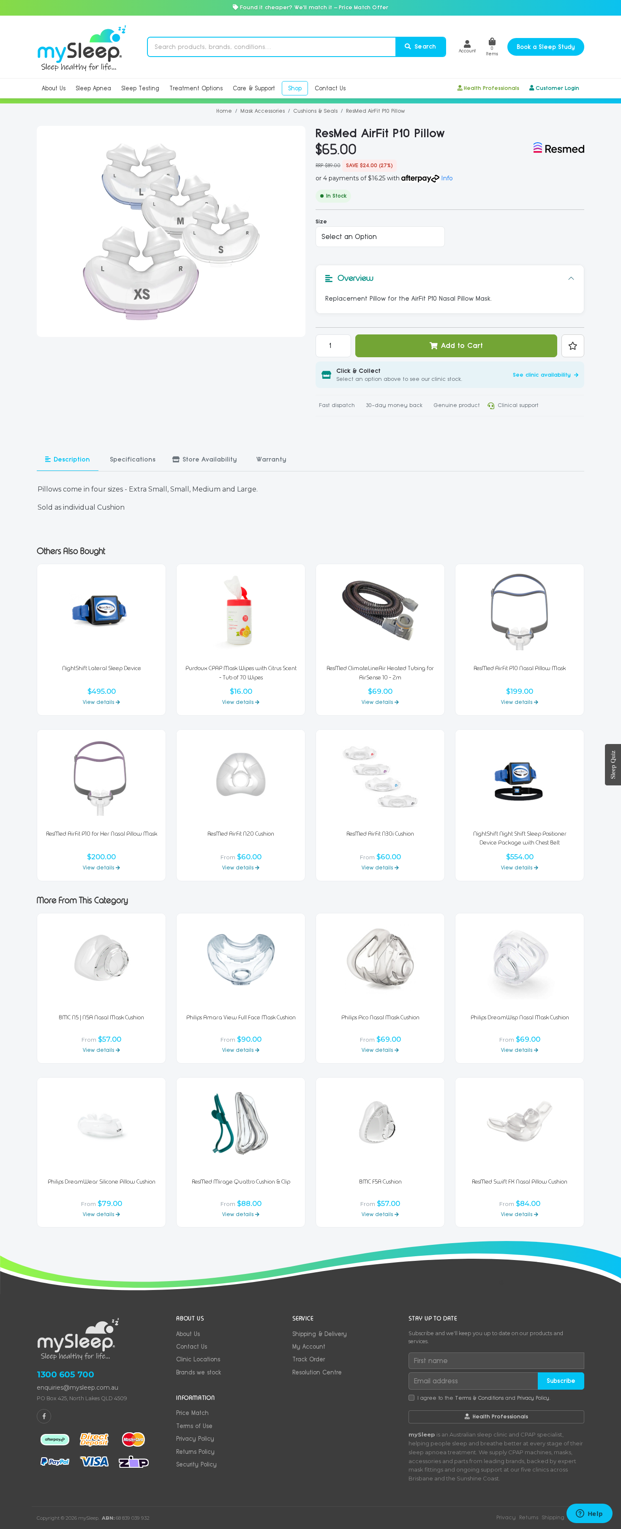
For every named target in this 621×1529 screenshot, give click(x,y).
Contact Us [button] (330, 88)
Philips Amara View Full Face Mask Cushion (241, 1017)
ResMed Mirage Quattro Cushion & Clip (241, 1181)
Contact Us (191, 1346)
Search (424, 46)
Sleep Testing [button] (140, 88)
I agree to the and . (483, 1398)
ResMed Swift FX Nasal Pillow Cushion (519, 1181)
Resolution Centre (317, 1372)
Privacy (506, 1517)
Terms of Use (194, 1426)
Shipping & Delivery (319, 1334)
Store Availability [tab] (209, 459)
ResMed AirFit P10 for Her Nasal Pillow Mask (101, 833)
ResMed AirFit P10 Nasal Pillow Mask (520, 668)
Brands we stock (198, 1372)
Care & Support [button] (254, 88)
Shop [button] (295, 88)
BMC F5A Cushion (380, 1181)
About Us (188, 1334)
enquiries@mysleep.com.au (77, 1387)
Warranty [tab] (271, 459)
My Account (308, 1346)
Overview (355, 278)
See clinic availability (543, 375)
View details (99, 702)
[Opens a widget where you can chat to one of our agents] (589, 1514)
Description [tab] (72, 459)
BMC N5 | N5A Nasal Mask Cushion (101, 1017)
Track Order (308, 1359)
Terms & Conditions (479, 1398)
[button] (467, 47)
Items (492, 51)
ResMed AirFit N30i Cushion (380, 833)
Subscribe (561, 1380)
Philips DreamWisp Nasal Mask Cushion (520, 1017)
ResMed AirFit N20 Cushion (240, 833)
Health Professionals (491, 88)
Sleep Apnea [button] (93, 88)
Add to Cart (462, 346)
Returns (528, 1517)
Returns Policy (195, 1451)
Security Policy (196, 1464)
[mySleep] (82, 47)
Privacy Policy (195, 1438)
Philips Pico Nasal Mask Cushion (380, 1017)
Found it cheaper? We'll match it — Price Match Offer (313, 7)
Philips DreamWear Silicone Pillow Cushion (101, 1181)
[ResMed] (559, 147)
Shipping (553, 1517)
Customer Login (557, 88)
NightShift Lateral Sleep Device (101, 668)
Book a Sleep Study (546, 46)
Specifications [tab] (132, 459)
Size (321, 221)
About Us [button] (53, 88)
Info (447, 178)
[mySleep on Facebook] (44, 1416)
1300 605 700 (65, 1374)
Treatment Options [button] (196, 88)
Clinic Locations (198, 1359)
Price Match (192, 1413)
